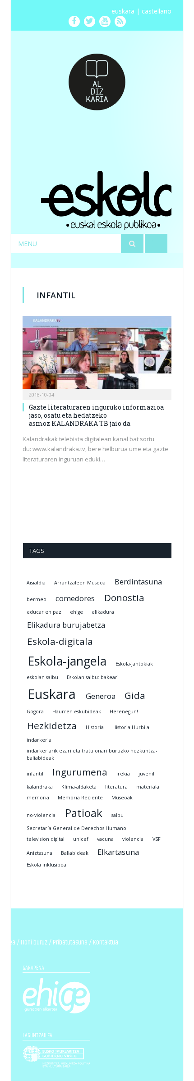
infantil (35, 774)
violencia (132, 839)
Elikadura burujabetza (66, 625)
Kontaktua (105, 942)
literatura (116, 787)
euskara (122, 11)
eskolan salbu (42, 677)
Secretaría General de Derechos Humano (76, 828)
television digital (46, 839)
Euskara (52, 694)
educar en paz (44, 612)
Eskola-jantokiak (134, 664)
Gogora (35, 711)
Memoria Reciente (80, 797)
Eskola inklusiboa (46, 865)
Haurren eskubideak (76, 711)
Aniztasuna (39, 853)
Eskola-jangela (67, 660)
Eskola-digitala (60, 641)
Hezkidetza (52, 725)
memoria (38, 797)
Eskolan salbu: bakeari (93, 677)
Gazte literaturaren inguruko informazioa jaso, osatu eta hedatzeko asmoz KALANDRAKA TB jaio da (96, 415)
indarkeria (39, 740)
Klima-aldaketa (79, 787)
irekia (123, 774)
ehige (76, 612)
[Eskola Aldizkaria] (97, 77)
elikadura (103, 612)
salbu (117, 815)
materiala (147, 787)
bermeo (36, 599)
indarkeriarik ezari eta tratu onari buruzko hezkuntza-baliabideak (92, 754)
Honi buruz (34, 942)
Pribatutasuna (70, 942)
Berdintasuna (138, 581)
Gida (135, 695)
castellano (156, 11)
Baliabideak (74, 853)
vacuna (105, 839)
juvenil (146, 774)
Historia (95, 727)
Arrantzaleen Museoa (80, 582)
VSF (156, 839)
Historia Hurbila (130, 727)
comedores (75, 598)
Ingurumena (79, 772)
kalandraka (40, 787)
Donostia (124, 597)
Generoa (100, 696)
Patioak (83, 812)
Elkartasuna (118, 852)
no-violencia (41, 815)
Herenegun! (124, 711)
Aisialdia (36, 582)
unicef (80, 839)
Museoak (122, 797)
